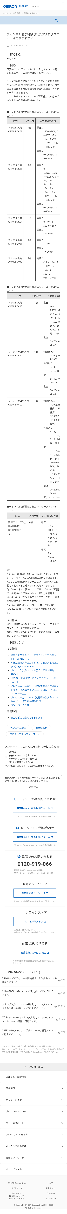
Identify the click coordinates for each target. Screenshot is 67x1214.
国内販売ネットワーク (33, 892)
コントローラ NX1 (20, 705)
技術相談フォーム (40, 836)
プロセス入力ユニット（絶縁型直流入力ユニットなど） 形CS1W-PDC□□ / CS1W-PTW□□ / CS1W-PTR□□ (35, 689)
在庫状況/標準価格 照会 (33, 952)
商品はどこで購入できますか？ (27, 717)
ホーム (6, 13)
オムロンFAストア (33, 921)
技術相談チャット (40, 808)
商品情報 (16, 13)
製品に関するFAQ (31, 13)
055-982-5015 (32, 870)
